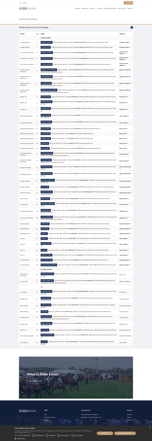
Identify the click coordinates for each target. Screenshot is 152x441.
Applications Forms (36, 381)
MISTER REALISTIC (46, 167)
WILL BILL (44, 341)
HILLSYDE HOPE (45, 298)
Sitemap (46, 420)
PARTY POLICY (45, 198)
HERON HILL (44, 143)
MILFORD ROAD (45, 97)
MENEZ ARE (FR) (45, 210)
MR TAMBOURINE (46, 83)
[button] (54, 439)
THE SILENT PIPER (46, 122)
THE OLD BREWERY (46, 217)
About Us (130, 8)
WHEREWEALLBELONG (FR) (49, 90)
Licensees (100, 8)
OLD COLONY (45, 148)
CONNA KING (45, 224)
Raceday (77, 8)
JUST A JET (44, 233)
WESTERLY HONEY (46, 255)
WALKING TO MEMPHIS (47, 203)
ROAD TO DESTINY (46, 323)
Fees (45, 414)
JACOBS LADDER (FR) (47, 280)
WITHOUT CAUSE (46, 160)
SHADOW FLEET (45, 108)
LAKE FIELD (44, 311)
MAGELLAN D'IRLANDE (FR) (48, 70)
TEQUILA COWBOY (46, 64)
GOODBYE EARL (45, 138)
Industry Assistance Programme (89, 414)
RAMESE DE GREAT (46, 101)
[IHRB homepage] (27, 8)
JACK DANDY (44, 228)
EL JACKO (44, 250)
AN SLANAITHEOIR (46, 291)
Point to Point (122, 8)
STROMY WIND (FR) (46, 192)
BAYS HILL (44, 238)
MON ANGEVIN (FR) (46, 76)
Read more (29, 432)
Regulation (84, 8)
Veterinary (92, 8)
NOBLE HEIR (44, 187)
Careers (129, 417)
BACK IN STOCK (45, 128)
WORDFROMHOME (46, 173)
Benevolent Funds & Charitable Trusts (91, 417)
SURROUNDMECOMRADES (48, 265)
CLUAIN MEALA (45, 133)
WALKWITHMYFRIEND (47, 335)
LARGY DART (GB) (46, 316)
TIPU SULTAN (44, 330)
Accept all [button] (105, 433)
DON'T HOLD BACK (46, 260)
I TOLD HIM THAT (45, 305)
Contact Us (130, 420)
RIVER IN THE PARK (46, 42)
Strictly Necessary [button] (125, 433)
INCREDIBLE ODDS (46, 58)
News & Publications (110, 8)
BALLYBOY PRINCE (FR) (47, 180)
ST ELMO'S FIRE (45, 47)
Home (129, 3)
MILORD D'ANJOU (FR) (47, 274)
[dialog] (76, 433)
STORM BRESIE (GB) (46, 153)
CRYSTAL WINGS (46, 243)
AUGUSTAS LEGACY (46, 52)
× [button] (150, 427)
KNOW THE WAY (45, 115)
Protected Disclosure (50, 417)
